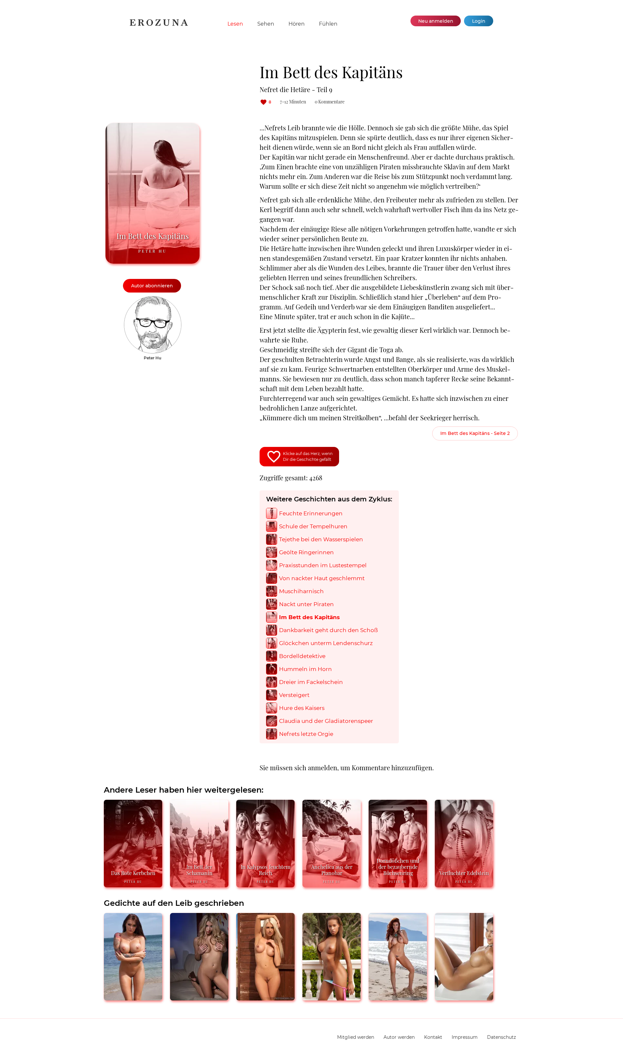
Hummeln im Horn (305, 669)
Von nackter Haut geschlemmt (322, 578)
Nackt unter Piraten (306, 604)
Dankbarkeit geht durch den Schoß (328, 630)
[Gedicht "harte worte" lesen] (398, 997)
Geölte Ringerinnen (306, 552)
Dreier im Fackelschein (311, 682)
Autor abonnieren (152, 286)
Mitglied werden (355, 1037)
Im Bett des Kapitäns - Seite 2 (475, 433)
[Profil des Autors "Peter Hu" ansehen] (152, 299)
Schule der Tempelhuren (313, 526)
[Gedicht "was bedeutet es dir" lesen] (133, 997)
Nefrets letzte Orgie (306, 734)
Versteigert (294, 695)
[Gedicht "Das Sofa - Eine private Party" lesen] (331, 997)
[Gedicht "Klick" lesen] (199, 997)
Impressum (465, 1037)
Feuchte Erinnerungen (311, 513)
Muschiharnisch (301, 591)
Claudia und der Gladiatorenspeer (326, 721)
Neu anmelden (435, 21)
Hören (296, 24)
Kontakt (433, 1037)
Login (478, 21)
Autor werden (399, 1037)
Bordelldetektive (302, 656)
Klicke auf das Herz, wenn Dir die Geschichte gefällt (308, 456)
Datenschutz (501, 1037)
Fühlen (328, 24)
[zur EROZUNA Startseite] (159, 24)
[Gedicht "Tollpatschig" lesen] (464, 997)
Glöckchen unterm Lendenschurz (326, 643)
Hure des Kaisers (301, 708)
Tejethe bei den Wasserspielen (321, 539)
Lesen (235, 24)
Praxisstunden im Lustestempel (323, 565)
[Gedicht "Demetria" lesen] (265, 997)
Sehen (265, 24)
